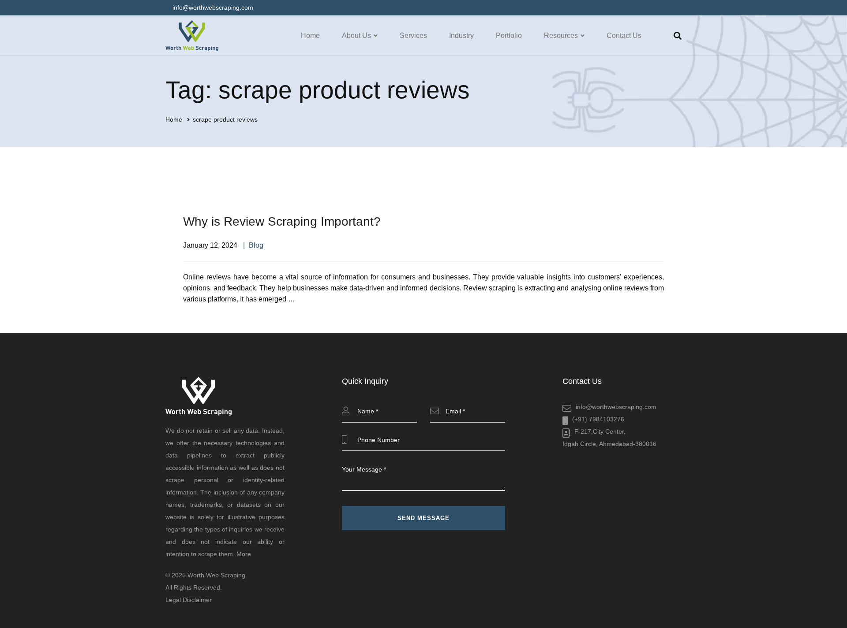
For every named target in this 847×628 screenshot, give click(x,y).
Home (173, 119)
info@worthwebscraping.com (616, 406)
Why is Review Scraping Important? (283, 221)
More (243, 553)
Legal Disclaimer (188, 599)
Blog (256, 245)
